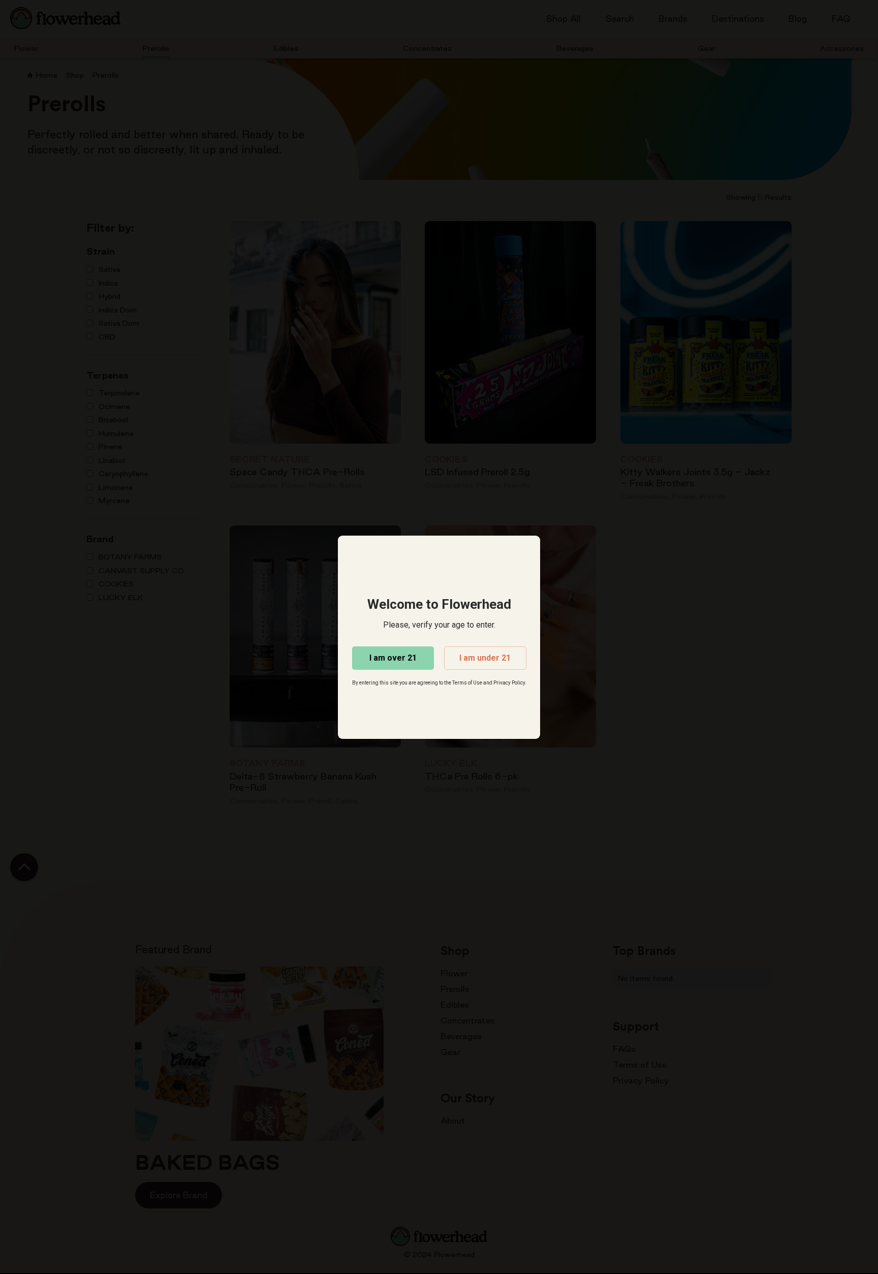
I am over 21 (393, 658)
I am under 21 (485, 658)
